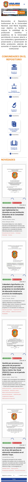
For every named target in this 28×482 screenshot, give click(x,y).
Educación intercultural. (20, 470)
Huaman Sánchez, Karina (8, 219)
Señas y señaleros (6, 311)
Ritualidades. (5, 313)
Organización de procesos (18, 388)
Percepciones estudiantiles (8, 470)
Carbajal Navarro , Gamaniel (9, 296)
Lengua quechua (14, 468)
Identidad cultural (6, 468)
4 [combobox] (13, 475)
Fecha (14, 479)
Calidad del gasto (17, 394)
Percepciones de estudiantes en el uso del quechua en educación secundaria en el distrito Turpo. (13, 451)
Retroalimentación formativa (8, 233)
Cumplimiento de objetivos (8, 396)
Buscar (22, 12)
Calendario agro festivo (7, 309)
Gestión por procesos (6, 388)
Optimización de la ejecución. (8, 398)
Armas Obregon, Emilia (8, 221)
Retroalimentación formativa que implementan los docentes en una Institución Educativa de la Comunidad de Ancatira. (13, 212)
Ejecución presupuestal (7, 394)
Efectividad (4, 235)
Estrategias (18, 233)
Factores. (10, 235)
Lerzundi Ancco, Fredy (8, 457)
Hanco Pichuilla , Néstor (8, 298)
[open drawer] (24, 4)
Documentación (5, 390)
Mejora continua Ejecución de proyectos (10, 392)
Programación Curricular (18, 309)
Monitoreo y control (14, 390)
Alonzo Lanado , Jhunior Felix (9, 377)
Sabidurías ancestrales (16, 311)
